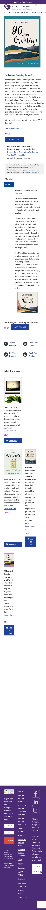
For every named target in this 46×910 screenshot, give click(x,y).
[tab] (9, 179)
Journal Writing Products (20, 12)
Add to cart (14, 140)
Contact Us (22, 897)
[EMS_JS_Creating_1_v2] (22, 41)
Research (22, 879)
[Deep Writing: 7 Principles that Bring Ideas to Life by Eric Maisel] (13, 390)
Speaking (21, 868)
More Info (9, 179)
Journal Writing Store (21, 798)
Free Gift (21, 835)
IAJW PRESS (20, 873)
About (20, 864)
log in (11, 158)
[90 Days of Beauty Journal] (9, 560)
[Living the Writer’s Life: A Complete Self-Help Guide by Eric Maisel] (13, 462)
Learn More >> (10, 430)
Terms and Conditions (22, 884)
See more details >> (13, 128)
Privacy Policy (21, 891)
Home (20, 791)
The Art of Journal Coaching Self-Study (22, 809)
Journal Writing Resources (22, 821)
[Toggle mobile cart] (36, 5)
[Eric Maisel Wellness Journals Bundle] (30, 456)
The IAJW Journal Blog (22, 842)
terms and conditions (32, 172)
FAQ (20, 859)
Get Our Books (21, 829)
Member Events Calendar (22, 852)
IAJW (6, 12)
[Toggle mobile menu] (41, 5)
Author (8, 184)
